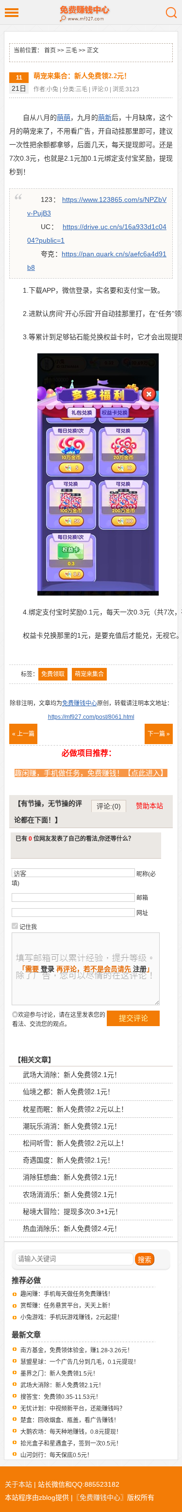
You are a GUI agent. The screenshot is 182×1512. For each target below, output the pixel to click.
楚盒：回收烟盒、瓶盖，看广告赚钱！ (69, 1420)
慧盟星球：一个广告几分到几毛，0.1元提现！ (79, 1362)
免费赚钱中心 (91, 12)
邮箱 (142, 898)
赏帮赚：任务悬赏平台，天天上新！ (67, 1305)
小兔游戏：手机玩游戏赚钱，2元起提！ (71, 1317)
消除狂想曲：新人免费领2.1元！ (72, 1177)
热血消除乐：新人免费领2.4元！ (72, 1228)
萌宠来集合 (89, 674)
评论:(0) (109, 806)
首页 (50, 50)
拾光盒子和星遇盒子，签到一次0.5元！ (71, 1443)
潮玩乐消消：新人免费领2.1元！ (72, 1126)
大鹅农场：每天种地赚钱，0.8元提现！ (71, 1432)
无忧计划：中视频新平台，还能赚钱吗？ (72, 1408)
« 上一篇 (23, 734)
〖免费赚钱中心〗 (100, 1497)
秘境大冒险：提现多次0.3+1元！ (72, 1211)
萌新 (105, 117)
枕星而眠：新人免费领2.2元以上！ (75, 1109)
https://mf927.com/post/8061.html (91, 717)
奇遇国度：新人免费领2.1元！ (68, 1160)
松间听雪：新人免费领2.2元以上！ (75, 1143)
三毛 (71, 50)
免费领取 (53, 674)
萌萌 (63, 117)
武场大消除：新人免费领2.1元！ (72, 1075)
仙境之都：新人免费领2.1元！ (68, 1092)
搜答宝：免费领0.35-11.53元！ (60, 1397)
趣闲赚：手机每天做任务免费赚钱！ (67, 1294)
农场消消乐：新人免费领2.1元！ (72, 1194)
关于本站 (18, 1484)
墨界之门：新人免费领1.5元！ (59, 1373)
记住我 (28, 927)
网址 (142, 913)
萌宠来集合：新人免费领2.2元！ (82, 76)
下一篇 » (159, 734)
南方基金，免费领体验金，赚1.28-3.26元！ (76, 1350)
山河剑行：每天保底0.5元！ (56, 1455)
